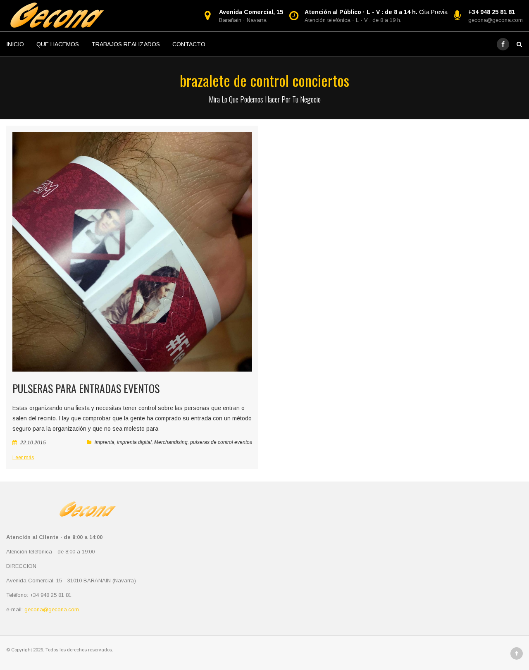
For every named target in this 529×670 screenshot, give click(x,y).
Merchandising (171, 442)
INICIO (15, 44)
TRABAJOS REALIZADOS (125, 44)
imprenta (104, 442)
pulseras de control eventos (221, 442)
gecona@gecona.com (495, 20)
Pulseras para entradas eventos (86, 388)
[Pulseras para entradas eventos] (132, 252)
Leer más (23, 457)
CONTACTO (188, 44)
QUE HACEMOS (57, 44)
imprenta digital (134, 442)
